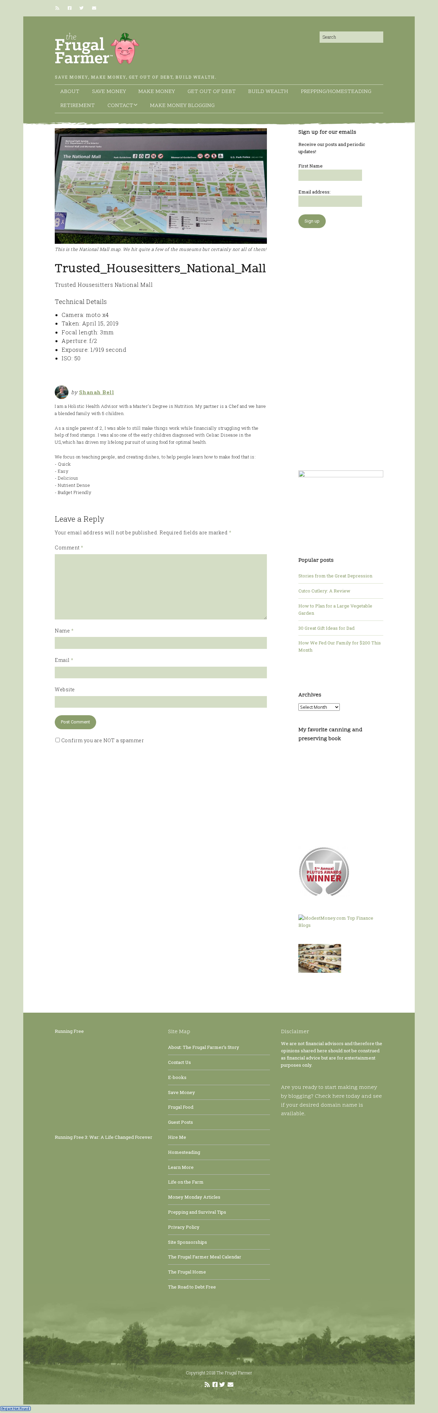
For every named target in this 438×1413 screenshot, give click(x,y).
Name (64, 630)
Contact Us (179, 1062)
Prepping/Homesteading (336, 91)
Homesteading (184, 1152)
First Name (310, 166)
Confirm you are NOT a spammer (102, 740)
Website (65, 689)
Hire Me (177, 1137)
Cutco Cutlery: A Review (324, 591)
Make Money (156, 91)
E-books (177, 1077)
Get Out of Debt (212, 91)
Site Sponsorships (187, 1242)
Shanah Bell (96, 392)
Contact (120, 105)
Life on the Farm (186, 1182)
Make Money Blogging (182, 105)
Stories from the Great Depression (335, 576)
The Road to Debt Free (192, 1287)
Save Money (109, 91)
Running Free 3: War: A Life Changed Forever (103, 1137)
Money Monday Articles (194, 1197)
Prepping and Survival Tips (197, 1212)
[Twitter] (81, 8)
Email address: (314, 192)
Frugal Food (180, 1107)
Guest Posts (180, 1122)
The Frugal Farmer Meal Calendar (204, 1257)
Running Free (69, 1031)
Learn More (181, 1167)
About (69, 91)
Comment (69, 547)
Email (64, 660)
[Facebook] (69, 8)
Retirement (77, 105)
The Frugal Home (187, 1272)
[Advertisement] (340, 345)
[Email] (94, 8)
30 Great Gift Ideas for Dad (326, 628)
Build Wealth (268, 91)
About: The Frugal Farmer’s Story (203, 1047)
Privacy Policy (183, 1227)
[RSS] (59, 8)
